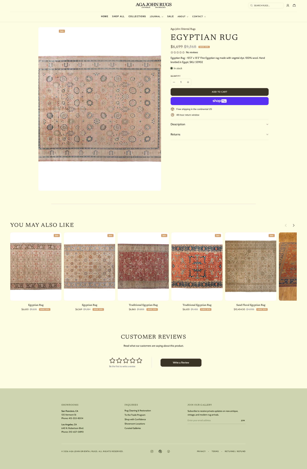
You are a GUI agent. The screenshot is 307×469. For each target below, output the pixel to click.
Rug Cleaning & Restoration (138, 410)
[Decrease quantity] (174, 82)
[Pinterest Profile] (160, 451)
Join (243, 420)
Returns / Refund (235, 451)
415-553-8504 (76, 418)
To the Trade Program (135, 415)
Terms (215, 451)
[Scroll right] (293, 225)
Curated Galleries (133, 428)
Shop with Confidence (135, 419)
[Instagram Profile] (152, 451)
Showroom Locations (135, 423)
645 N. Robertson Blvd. (72, 428)
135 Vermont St (68, 414)
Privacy (201, 451)
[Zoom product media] (155, 33)
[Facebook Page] (168, 451)
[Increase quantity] (188, 82)
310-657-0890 (76, 431)
